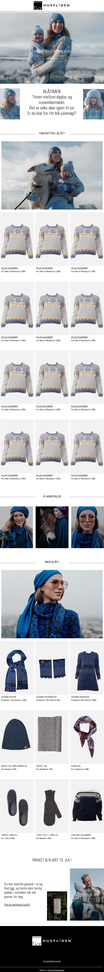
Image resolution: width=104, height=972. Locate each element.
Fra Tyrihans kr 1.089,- (80, 769)
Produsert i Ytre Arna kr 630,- (48, 700)
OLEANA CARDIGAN (80, 697)
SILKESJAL (76, 766)
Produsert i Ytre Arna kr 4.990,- (84, 700)
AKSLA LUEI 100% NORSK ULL (14, 766)
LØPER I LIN (41, 766)
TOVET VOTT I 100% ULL (47, 835)
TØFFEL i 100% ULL (9, 835)
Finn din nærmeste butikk (17, 904)
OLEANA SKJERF (8, 697)
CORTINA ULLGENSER (81, 835)
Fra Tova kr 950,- (8, 838)
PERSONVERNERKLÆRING (52, 962)
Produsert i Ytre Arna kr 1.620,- (14, 700)
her (12, 888)
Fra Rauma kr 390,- (9, 769)
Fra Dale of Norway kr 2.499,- (83, 838)
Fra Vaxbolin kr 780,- (44, 769)
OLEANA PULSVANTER (46, 697)
